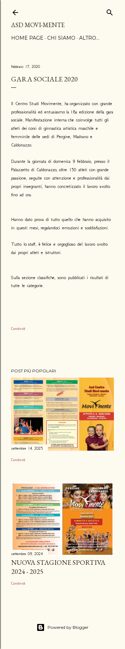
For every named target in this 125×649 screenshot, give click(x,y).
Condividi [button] (18, 328)
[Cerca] (110, 11)
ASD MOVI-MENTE (38, 25)
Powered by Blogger (68, 627)
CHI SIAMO (61, 38)
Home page (27, 38)
